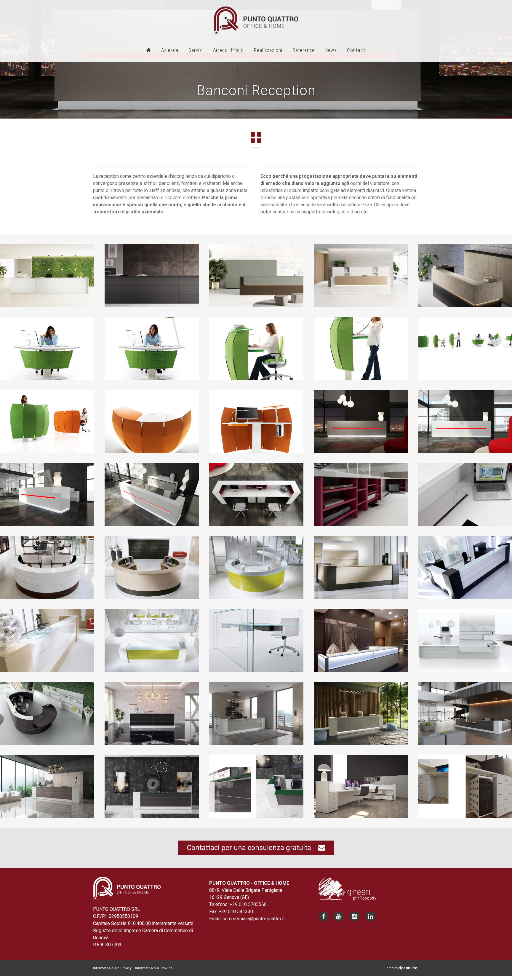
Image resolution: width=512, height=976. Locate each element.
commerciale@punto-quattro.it (254, 918)
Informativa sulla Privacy (112, 968)
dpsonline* (409, 968)
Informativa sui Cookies (153, 968)
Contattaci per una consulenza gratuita (252, 848)
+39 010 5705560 (248, 904)
